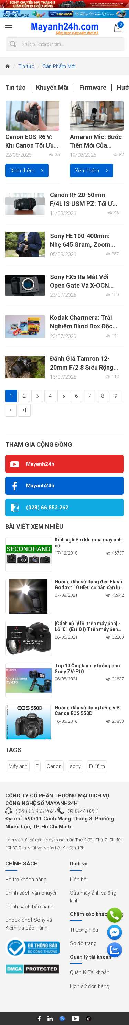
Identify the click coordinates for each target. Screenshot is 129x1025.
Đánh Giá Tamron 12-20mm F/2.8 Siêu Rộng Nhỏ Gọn (82, 367)
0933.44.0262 (83, 811)
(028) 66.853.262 (34, 811)
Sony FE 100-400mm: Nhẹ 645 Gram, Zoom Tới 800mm (80, 244)
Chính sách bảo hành (29, 907)
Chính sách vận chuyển (31, 893)
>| (24, 410)
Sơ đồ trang (83, 943)
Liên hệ (78, 879)
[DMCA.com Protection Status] (32, 971)
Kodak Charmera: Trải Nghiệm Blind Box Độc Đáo (81, 326)
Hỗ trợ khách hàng (26, 879)
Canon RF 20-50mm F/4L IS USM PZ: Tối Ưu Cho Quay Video (83, 203)
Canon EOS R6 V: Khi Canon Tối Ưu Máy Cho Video (29, 145)
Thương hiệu (84, 930)
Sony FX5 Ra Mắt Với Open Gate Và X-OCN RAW (79, 285)
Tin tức (26, 66)
